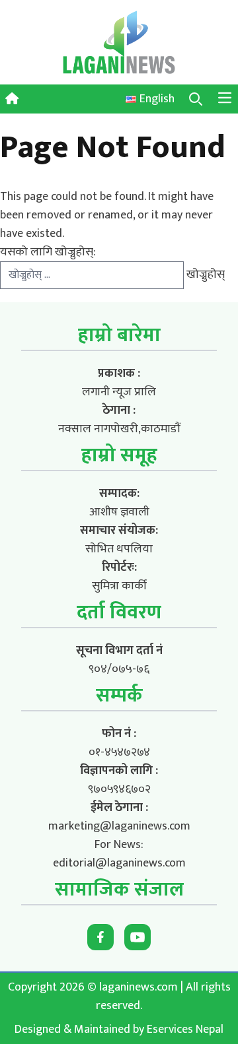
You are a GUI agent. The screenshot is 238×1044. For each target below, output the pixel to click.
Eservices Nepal (185, 1029)
